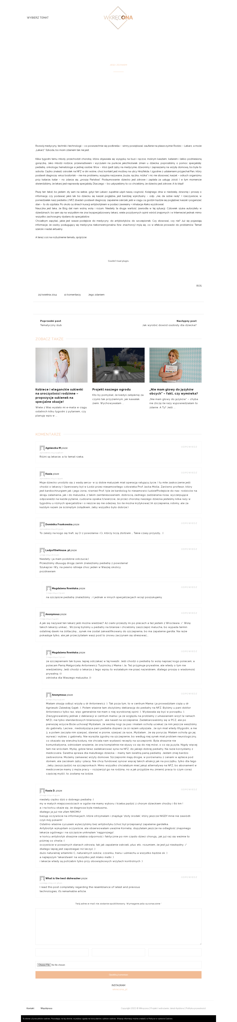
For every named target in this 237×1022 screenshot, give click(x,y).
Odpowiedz (189, 447)
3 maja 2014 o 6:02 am (49, 555)
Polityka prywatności (196, 1008)
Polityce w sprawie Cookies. (160, 1018)
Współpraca (46, 1008)
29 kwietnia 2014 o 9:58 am (51, 453)
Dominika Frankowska (59, 524)
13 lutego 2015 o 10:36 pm (51, 883)
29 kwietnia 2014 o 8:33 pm (51, 529)
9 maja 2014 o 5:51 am (55, 699)
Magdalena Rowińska (65, 588)
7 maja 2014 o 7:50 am (55, 657)
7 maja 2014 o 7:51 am (55, 593)
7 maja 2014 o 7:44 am (49, 619)
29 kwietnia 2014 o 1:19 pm (51, 478)
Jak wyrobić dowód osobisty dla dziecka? (169, 325)
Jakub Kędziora (177, 1008)
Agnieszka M (53, 448)
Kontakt (30, 1008)
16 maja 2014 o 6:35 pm (50, 795)
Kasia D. (50, 790)
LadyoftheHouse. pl (57, 550)
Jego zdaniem (96, 294)
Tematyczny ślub (51, 325)
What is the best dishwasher (63, 878)
